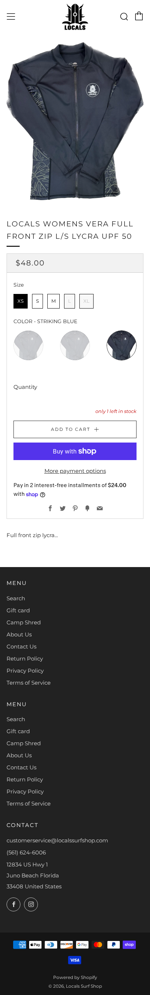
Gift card (18, 610)
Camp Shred (24, 622)
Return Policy (25, 658)
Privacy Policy (25, 670)
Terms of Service (29, 682)
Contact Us (21, 646)
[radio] (20, 301)
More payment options (75, 470)
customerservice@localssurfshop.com (57, 840)
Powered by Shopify (75, 977)
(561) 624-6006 (26, 852)
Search (16, 598)
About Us (19, 634)
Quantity (25, 386)
